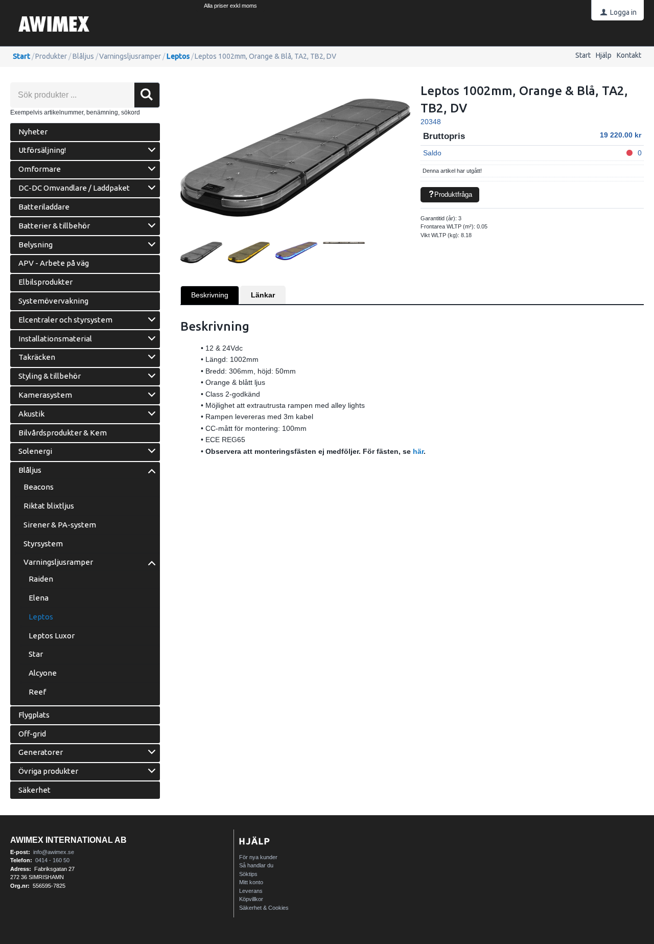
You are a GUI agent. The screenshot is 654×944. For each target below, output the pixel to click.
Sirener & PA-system (60, 524)
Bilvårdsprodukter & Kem (62, 432)
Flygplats (34, 714)
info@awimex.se (53, 852)
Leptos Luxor (52, 635)
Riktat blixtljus (49, 505)
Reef (37, 691)
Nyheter (33, 131)
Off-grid (32, 733)
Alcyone (43, 673)
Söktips (248, 874)
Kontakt (629, 55)
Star (36, 654)
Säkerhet (34, 790)
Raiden (41, 578)
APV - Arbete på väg (53, 263)
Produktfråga (453, 194)
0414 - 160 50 (52, 860)
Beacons (39, 486)
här (418, 451)
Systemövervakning (53, 300)
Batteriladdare (43, 206)
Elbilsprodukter (45, 282)
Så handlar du (256, 865)
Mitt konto (251, 882)
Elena (39, 597)
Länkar (263, 295)
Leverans (251, 891)
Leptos (178, 56)
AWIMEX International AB (68, 840)
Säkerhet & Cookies (264, 908)
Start (583, 55)
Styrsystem (43, 543)
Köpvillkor (251, 899)
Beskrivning (209, 295)
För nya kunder (258, 857)
